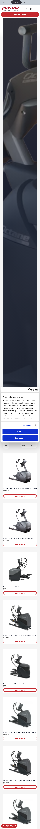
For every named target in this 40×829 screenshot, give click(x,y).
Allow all (20, 432)
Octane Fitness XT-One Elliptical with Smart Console (19, 781)
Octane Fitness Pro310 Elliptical (12, 587)
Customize (19, 438)
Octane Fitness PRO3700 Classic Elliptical (15, 684)
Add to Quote (20, 496)
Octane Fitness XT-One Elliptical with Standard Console (20, 635)
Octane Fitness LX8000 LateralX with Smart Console (19, 538)
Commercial (16, 2)
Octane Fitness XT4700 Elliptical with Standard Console (20, 732)
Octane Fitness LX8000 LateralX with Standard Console (20, 488)
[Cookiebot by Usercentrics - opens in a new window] (28, 389)
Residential (5, 2)
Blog (24, 2)
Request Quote (20, 14)
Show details (28, 425)
